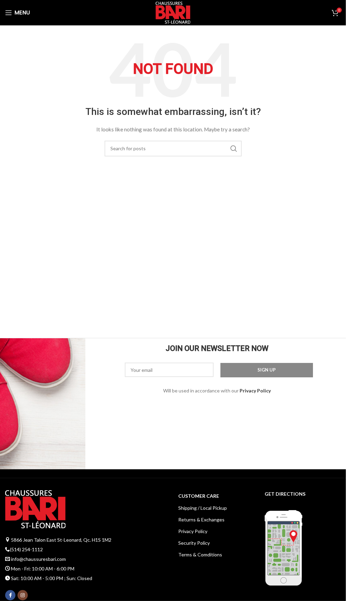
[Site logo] (173, 12)
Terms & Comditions (200, 554)
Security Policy (194, 543)
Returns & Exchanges (201, 519)
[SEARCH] (234, 148)
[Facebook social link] (10, 595)
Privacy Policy (192, 531)
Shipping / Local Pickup (202, 508)
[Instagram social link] (22, 595)
